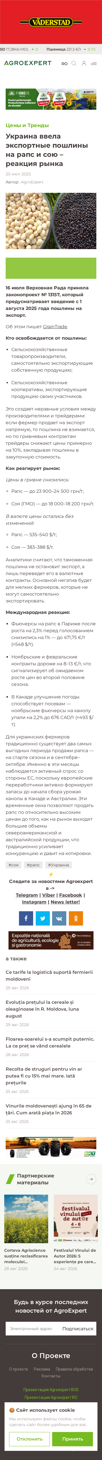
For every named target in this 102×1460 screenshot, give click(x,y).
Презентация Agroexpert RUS (51, 1389)
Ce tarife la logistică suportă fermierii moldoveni (49, 976)
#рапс (33, 865)
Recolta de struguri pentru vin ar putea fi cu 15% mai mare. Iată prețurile (44, 1076)
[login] (84, 63)
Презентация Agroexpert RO (51, 1397)
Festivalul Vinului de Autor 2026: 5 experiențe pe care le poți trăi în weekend (75, 1256)
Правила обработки (74, 1369)
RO (64, 63)
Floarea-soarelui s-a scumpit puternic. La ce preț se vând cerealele (50, 1042)
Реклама (42, 1369)
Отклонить (29, 1439)
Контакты (51, 1376)
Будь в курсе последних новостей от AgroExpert (51, 1306)
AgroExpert (32, 182)
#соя (13, 865)
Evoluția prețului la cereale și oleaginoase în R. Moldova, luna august (42, 1009)
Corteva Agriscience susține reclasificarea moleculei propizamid (26, 1256)
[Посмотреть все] (91, 1179)
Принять (72, 1439)
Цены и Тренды (27, 125)
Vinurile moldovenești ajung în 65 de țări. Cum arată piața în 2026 (49, 1109)
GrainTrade (55, 326)
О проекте (18, 1369)
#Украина (58, 865)
